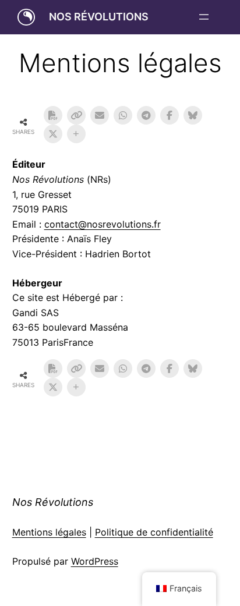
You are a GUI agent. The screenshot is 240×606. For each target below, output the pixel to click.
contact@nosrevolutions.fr (102, 224)
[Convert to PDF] (53, 115)
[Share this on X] (53, 134)
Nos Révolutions (99, 16)
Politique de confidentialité (154, 532)
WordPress (94, 561)
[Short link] (76, 115)
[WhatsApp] (123, 115)
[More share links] (76, 134)
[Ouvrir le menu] (204, 17)
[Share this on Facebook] (169, 115)
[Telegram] (146, 115)
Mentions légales (49, 532)
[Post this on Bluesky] (192, 115)
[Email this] (99, 115)
